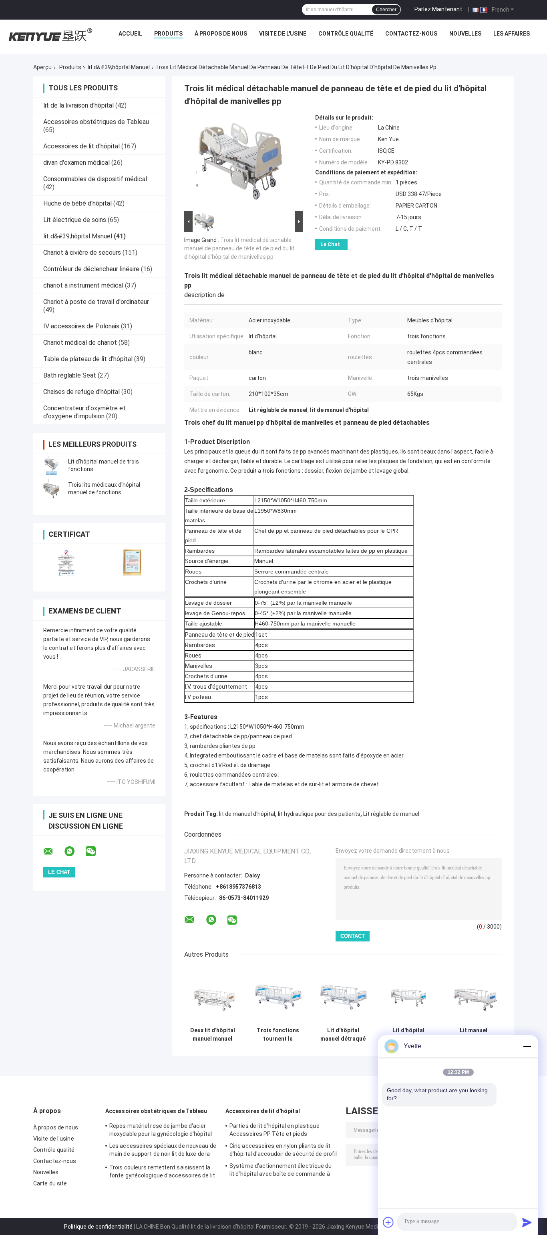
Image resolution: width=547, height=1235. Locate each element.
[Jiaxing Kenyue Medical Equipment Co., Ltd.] (49, 36)
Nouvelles (465, 33)
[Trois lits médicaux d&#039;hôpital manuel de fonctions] (51, 488)
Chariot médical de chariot (80, 342)
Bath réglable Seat (69, 375)
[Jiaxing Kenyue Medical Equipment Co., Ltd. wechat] (96, 851)
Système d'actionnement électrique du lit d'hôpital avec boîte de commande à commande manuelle (280, 1171)
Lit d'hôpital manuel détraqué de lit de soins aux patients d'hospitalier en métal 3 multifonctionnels (343, 1034)
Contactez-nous (411, 33)
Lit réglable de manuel (391, 814)
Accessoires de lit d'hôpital (81, 146)
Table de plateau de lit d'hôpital (88, 359)
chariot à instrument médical (83, 285)
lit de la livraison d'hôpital (78, 105)
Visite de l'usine (282, 33)
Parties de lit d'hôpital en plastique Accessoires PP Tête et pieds (274, 1130)
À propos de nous (221, 33)
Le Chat (330, 244)
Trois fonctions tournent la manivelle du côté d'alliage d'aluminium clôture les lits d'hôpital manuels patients (278, 1034)
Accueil (130, 33)
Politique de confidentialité (98, 1226)
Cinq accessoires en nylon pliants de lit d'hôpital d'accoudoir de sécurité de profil (283, 1150)
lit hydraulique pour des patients (319, 814)
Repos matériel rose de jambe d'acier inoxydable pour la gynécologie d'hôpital (160, 1130)
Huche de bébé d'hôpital (77, 203)
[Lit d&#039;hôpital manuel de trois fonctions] (51, 465)
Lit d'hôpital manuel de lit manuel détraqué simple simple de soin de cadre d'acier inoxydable (408, 1034)
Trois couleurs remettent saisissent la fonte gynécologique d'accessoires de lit (162, 1171)
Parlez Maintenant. (438, 9)
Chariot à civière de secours (82, 252)
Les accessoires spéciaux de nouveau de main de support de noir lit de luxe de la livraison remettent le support (162, 1151)
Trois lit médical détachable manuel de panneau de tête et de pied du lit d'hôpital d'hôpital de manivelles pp (239, 248)
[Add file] (388, 1222)
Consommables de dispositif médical (95, 179)
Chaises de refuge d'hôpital (81, 392)
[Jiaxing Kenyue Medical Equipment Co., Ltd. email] (53, 851)
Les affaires (511, 33)
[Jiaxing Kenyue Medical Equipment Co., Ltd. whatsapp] (74, 851)
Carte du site (50, 1183)
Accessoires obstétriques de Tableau (96, 122)
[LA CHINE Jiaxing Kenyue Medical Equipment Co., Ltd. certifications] (66, 562)
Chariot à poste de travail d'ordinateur (96, 302)
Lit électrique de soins (74, 220)
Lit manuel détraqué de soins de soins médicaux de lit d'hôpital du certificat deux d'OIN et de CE (473, 1034)
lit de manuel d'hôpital (247, 814)
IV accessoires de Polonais (81, 326)
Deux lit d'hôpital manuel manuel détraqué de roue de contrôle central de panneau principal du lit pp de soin (212, 1034)
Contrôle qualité (345, 33)
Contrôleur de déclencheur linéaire (91, 269)
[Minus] (527, 1046)
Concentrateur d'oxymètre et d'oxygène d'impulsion (84, 412)
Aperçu (42, 67)
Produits (168, 33)
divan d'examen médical (76, 162)
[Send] (527, 1222)
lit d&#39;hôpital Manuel (119, 67)
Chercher (386, 9)
